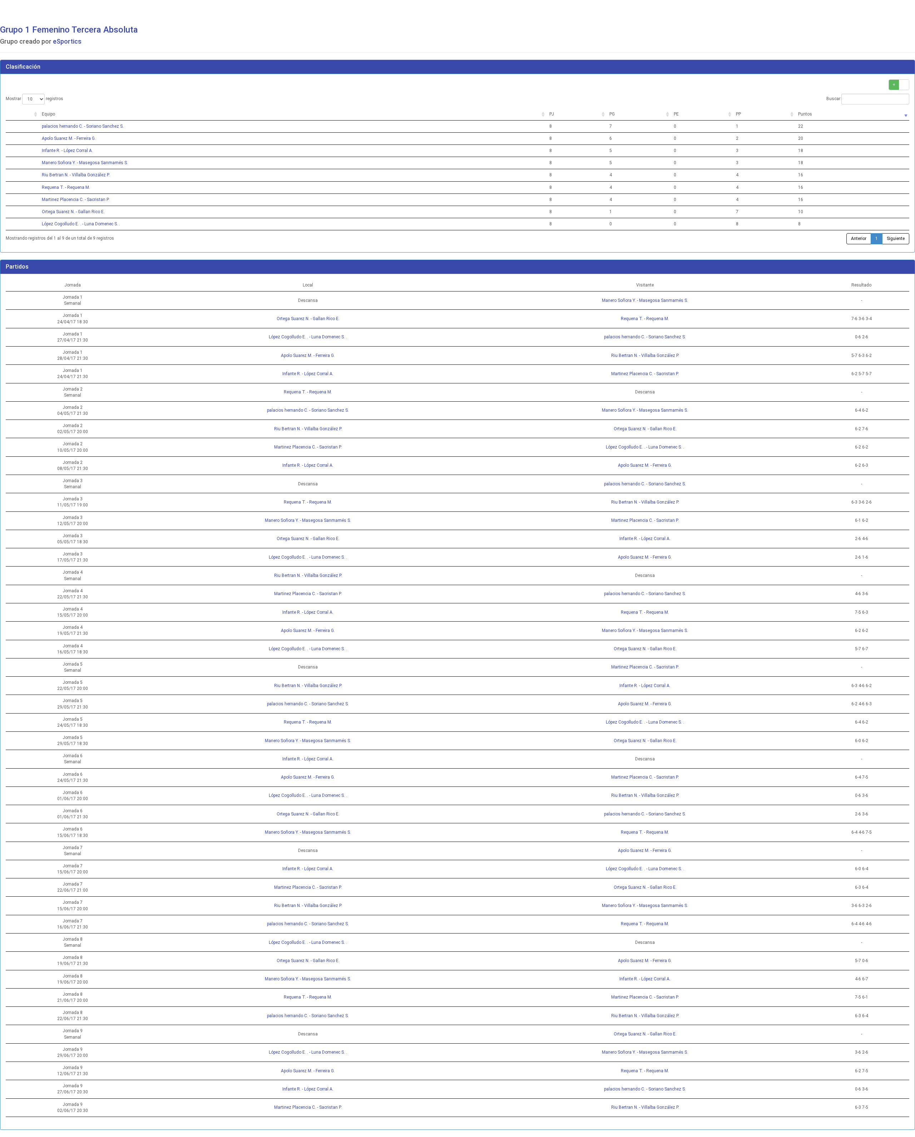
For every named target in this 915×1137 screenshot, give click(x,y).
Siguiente (896, 238)
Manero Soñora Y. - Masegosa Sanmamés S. (85, 162)
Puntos (805, 114)
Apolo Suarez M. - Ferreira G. (69, 138)
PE (676, 114)
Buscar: (833, 98)
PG (612, 114)
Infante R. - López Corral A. (67, 150)
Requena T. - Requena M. (66, 187)
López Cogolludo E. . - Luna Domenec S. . (81, 223)
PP (738, 114)
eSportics (67, 41)
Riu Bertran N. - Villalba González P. (76, 174)
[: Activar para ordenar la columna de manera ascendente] (22, 114)
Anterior (858, 238)
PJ (551, 114)
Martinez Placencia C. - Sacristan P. (75, 199)
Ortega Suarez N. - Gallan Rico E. (73, 211)
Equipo (48, 114)
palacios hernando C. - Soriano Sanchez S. (83, 126)
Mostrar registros (34, 98)
